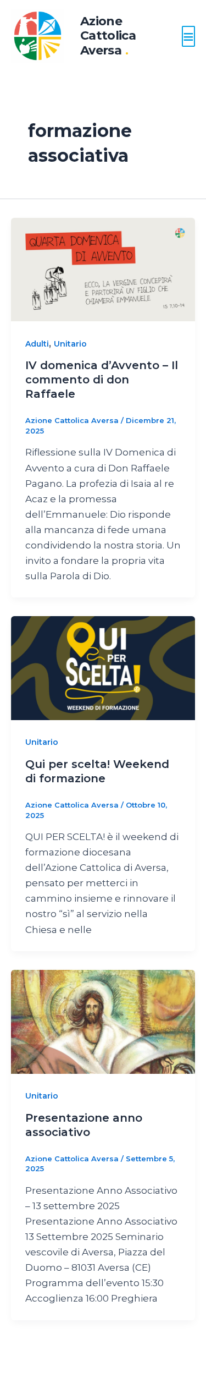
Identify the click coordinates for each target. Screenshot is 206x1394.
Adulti (37, 344)
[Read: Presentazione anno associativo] (103, 1021)
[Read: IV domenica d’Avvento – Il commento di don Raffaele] (103, 268)
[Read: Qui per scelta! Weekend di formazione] (103, 667)
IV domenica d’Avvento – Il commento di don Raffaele (101, 379)
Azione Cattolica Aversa (108, 36)
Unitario (70, 344)
